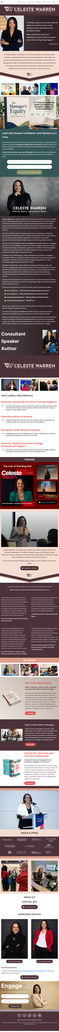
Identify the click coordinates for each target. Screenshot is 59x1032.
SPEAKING (38, 2)
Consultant (13, 334)
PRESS (49, 2)
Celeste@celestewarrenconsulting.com (34, 971)
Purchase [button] (30, 713)
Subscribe (15, 1006)
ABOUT (24, 2)
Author (9, 348)
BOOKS (44, 2)
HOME (19, 2)
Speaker (10, 341)
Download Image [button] (14, 961)
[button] (47, 502)
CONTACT (54, 2)
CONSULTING (30, 2)
